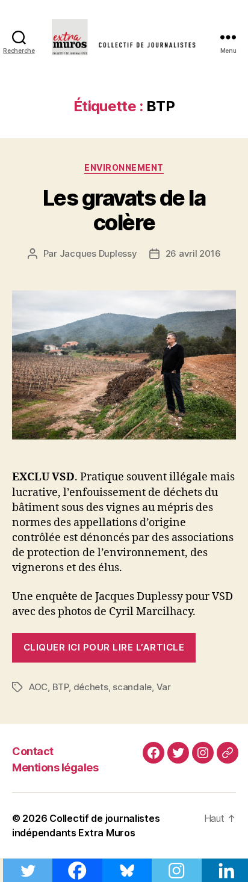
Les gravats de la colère (124, 210)
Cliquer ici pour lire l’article (103, 647)
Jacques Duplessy (98, 253)
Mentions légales (55, 767)
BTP (60, 687)
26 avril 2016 (193, 253)
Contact (33, 751)
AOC (38, 687)
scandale (132, 687)
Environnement (124, 167)
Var (164, 687)
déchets (90, 687)
